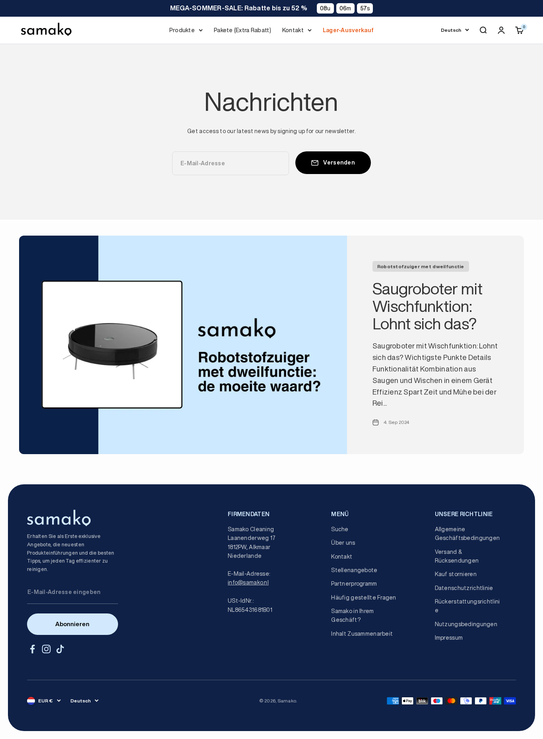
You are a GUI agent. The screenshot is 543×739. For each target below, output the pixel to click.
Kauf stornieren (456, 574)
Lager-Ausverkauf (348, 30)
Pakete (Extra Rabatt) (242, 30)
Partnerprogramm (354, 583)
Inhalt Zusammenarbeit (362, 633)
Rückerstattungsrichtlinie (467, 606)
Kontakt (293, 30)
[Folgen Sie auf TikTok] (60, 649)
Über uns (343, 543)
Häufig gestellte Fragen (363, 597)
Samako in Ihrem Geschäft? (352, 615)
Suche (339, 529)
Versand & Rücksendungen (457, 556)
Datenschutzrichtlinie (464, 588)
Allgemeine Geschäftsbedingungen (467, 533)
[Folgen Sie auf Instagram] (46, 649)
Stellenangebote (354, 570)
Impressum (449, 637)
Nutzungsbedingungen (466, 624)
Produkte (182, 30)
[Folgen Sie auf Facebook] (32, 649)
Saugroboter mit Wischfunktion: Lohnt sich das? (427, 306)
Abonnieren (72, 624)
